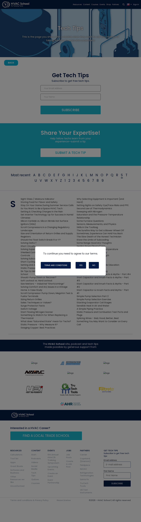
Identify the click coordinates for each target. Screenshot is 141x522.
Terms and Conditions (55, 265)
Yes (80, 265)
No (93, 265)
